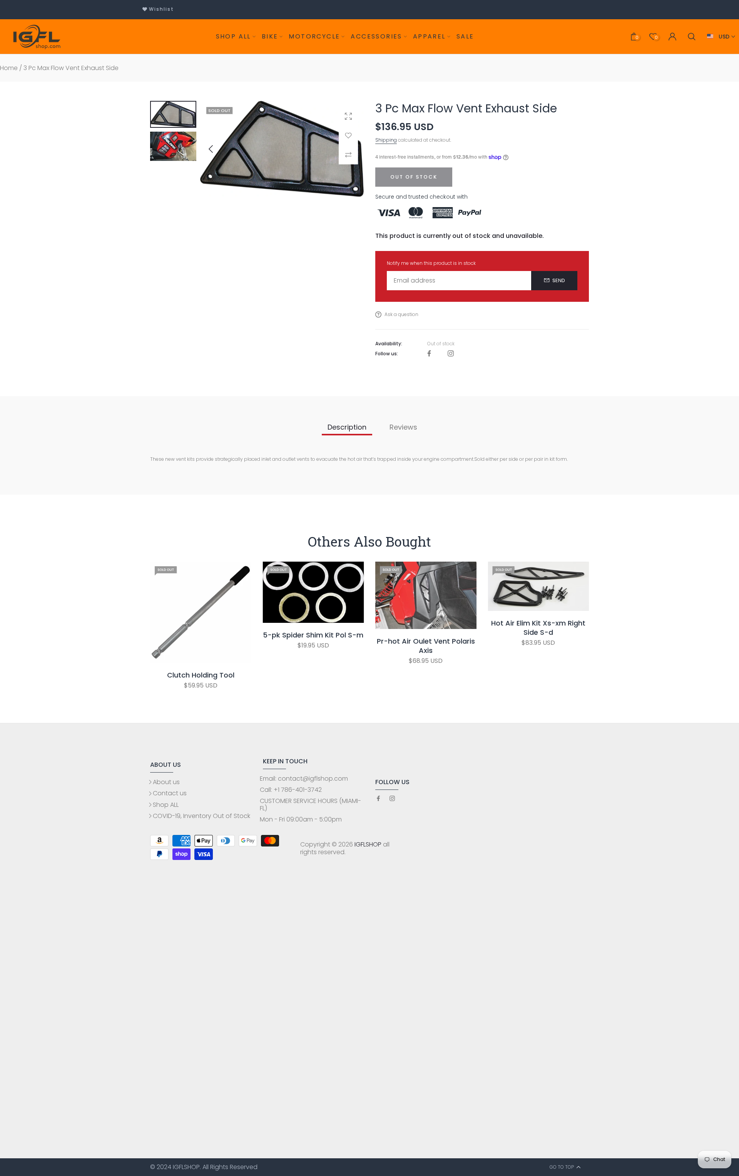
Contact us (170, 793)
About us (166, 782)
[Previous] (217, 149)
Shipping (386, 140)
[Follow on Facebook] (429, 354)
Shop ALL (166, 804)
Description (347, 427)
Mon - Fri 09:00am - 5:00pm (301, 819)
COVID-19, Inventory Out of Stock (201, 816)
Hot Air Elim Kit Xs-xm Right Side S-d (538, 628)
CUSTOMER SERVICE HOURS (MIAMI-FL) (310, 804)
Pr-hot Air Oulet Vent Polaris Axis (426, 646)
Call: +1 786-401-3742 (291, 789)
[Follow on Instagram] (451, 354)
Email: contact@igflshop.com (304, 778)
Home (9, 68)
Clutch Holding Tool (200, 675)
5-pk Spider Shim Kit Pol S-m (313, 635)
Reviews (403, 427)
